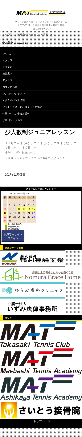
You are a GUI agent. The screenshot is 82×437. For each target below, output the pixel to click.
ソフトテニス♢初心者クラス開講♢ (22, 106)
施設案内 (7, 73)
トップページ (42, 421)
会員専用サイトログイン (13, 236)
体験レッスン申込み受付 (16, 113)
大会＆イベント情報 (13, 100)
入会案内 (7, 67)
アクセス (7, 80)
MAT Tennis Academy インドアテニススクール (41, 13)
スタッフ (7, 60)
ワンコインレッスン (13, 93)
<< (11, 193)
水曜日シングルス (12, 120)
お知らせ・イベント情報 (32, 34)
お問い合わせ (9, 86)
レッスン (7, 53)
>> (27, 193)
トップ (6, 34)
